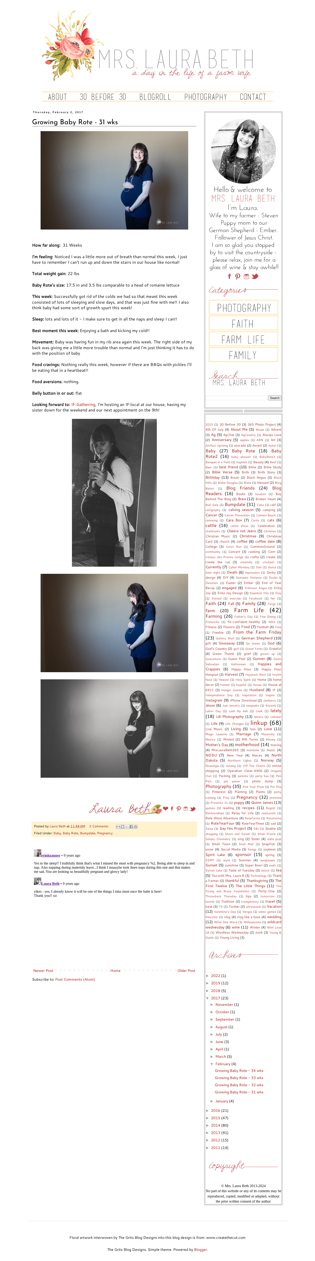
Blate (247, 483)
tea (278, 870)
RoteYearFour (222, 823)
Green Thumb (223, 653)
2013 (216, 1132)
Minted (228, 739)
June (219, 1041)
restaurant (269, 813)
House (257, 685)
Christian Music (217, 536)
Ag (213, 434)
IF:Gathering (83, 404)
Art (273, 439)
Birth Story (266, 472)
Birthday (212, 477)
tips (248, 896)
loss (253, 728)
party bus (262, 776)
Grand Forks (254, 649)
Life (214, 723)
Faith (210, 603)
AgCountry (248, 435)
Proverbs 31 (219, 803)
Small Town (221, 843)
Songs (252, 849)
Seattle (270, 828)
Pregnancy (105, 833)
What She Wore (225, 922)
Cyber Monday (239, 567)
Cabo (260, 505)
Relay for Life (243, 812)
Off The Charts (254, 766)
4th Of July (214, 429)
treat (208, 906)
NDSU (211, 755)
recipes (248, 807)
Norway (267, 760)
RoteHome (273, 818)
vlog (227, 916)
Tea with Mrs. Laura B (227, 875)
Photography (218, 786)
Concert (234, 551)
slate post (274, 839)
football (263, 626)
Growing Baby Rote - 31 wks (239, 1092)
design (210, 577)
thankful (232, 880)
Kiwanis (270, 705)
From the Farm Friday (257, 632)
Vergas (247, 912)
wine (236, 927)
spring (269, 854)
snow (209, 849)
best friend (228, 466)
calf (273, 504)
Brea (242, 498)
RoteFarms (252, 818)
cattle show (239, 526)
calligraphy (212, 510)
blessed (263, 482)
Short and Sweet (237, 834)
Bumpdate (87, 833)
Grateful (275, 648)
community (212, 552)
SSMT (209, 860)
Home (115, 970)
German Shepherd (256, 638)
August (221, 1026)
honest (225, 685)
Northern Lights (239, 760)
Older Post (186, 970)
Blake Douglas (228, 483)
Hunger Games (231, 690)
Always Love (271, 434)
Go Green (253, 643)
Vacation (274, 906)
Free (278, 627)
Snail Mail (246, 844)
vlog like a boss (249, 916)
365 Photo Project (262, 424)
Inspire (270, 695)
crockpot (268, 562)
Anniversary (222, 439)
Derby (271, 572)
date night (212, 572)
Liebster (275, 717)
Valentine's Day (225, 912)
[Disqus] (114, 905)
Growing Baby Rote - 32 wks (239, 1084)
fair (272, 598)
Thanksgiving (257, 880)
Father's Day (243, 616)
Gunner (259, 658)
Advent (276, 429)
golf (236, 649)
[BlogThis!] (122, 826)
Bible (252, 467)
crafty (254, 556)
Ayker (272, 445)
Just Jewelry (231, 705)
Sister (255, 838)
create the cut (217, 561)
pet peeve (232, 781)
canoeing (211, 520)
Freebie (218, 632)
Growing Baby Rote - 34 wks (239, 1070)
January (222, 1101)
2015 (209, 424)
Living (236, 728)
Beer (208, 467)
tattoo (265, 870)
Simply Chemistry (217, 839)
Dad (259, 567)
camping (269, 509)
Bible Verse (222, 472)
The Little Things (250, 885)
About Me (239, 429)
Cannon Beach (266, 515)
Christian (270, 531)
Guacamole (213, 659)
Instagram (214, 700)
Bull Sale (211, 505)
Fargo (272, 604)
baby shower (241, 457)
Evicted (217, 598)
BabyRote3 (267, 457)
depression (252, 572)
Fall (231, 603)
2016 (216, 1110)
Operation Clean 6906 (245, 770)
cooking (254, 551)
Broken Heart (266, 498)
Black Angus (256, 477)
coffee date (265, 541)
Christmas (247, 535)
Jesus (210, 705)
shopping (211, 834)
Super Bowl (254, 865)
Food (245, 626)
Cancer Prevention (237, 515)
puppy (239, 802)
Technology (258, 876)
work (259, 932)
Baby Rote (70, 833)
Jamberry (269, 700)
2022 (216, 975)
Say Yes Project (233, 828)
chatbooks (212, 531)
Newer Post (43, 970)
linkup (258, 722)
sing (241, 838)
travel (270, 901)
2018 (216, 990)
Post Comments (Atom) (75, 979)
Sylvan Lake (213, 870)
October (222, 1011)
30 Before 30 (230, 424)
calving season (241, 509)
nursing (231, 766)
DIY (226, 577)
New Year (235, 755)
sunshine (231, 865)
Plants (260, 791)
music (271, 749)
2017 (216, 998)
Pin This (275, 787)
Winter (255, 927)
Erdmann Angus (256, 588)
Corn (271, 551)
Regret (270, 808)
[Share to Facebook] (131, 826)
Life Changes (234, 724)
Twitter (234, 906)
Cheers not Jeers (241, 530)
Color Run (233, 546)
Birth (245, 472)
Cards (255, 520)
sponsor (243, 854)
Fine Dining (268, 616)
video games (267, 912)
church (224, 541)
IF (274, 689)
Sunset (211, 865)
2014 (216, 1125)
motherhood (247, 744)
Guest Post (236, 658)
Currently (213, 566)
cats (270, 520)
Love (268, 728)
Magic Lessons (216, 734)
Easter (230, 582)
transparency (250, 901)
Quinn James (262, 802)
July (219, 1034)
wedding (274, 916)
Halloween (238, 664)
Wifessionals (252, 922)
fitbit (271, 622)
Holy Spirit (243, 679)
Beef (273, 462)
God (270, 643)
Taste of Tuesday (241, 870)
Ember (248, 582)
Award (257, 445)
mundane (253, 750)
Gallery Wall (225, 638)
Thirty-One (266, 891)
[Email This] (118, 826)
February (223, 1063)
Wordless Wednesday (232, 932)
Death (232, 572)
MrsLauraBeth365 (225, 749)
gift (208, 643)
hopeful (241, 685)
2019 (216, 983)
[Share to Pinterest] (135, 826)
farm (210, 610)
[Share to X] (127, 826)
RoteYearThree (253, 823)
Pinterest (219, 791)
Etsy (278, 593)
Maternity (268, 734)
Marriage (243, 733)
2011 (216, 1147)
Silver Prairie (266, 834)
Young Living (229, 937)
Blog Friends (240, 488)
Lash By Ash (238, 711)
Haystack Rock (255, 674)
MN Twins (250, 739)
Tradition (227, 901)
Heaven (224, 679)
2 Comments (98, 826)
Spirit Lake (215, 854)
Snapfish (268, 843)
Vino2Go (211, 917)
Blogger (200, 1249)
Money (270, 739)
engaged (229, 587)
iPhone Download (243, 700)
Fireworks (212, 622)
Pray (226, 797)
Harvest (231, 674)
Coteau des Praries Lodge (224, 557)
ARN (259, 440)
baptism (241, 462)
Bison (234, 477)
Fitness (211, 626)
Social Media (231, 849)
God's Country (216, 648)
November (224, 1004)
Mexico (210, 739)
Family (249, 603)
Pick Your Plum (253, 787)
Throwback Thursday (221, 896)
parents (243, 776)
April (219, 1049)
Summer (245, 860)
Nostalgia (212, 766)
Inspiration (249, 695)
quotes (210, 808)
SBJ (256, 828)
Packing (224, 775)
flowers (229, 626)
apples (244, 440)
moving (275, 744)
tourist (209, 901)
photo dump (262, 781)
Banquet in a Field (217, 462)
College (211, 546)
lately (275, 710)
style (226, 860)
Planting (241, 791)
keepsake (252, 705)
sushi (272, 865)
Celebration (266, 525)
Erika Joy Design (230, 592)
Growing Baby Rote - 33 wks (239, 1077)
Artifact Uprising (216, 445)
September (225, 1019)
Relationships (214, 813)
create (270, 556)
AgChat (228, 434)
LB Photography (230, 716)
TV (221, 906)
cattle (211, 525)
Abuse (260, 429)
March (221, 1056)
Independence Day (219, 695)
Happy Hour (241, 669)
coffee (242, 541)
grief (247, 653)
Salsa (209, 828)
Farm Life (249, 610)
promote (275, 797)
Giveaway (227, 643)
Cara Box (234, 520)
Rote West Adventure (221, 818)
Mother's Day (216, 744)
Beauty (258, 462)
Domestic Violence (249, 577)
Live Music (214, 728)
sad (273, 823)
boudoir (260, 494)
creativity (246, 562)
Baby (57, 833)
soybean (269, 849)
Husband (256, 689)
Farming (213, 616)
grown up (267, 654)
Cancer (211, 514)
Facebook (255, 598)
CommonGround (262, 546)
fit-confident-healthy (244, 621)
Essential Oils (259, 593)
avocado (240, 445)
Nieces (257, 755)
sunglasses (267, 860)
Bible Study (273, 467)
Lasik (259, 711)
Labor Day (213, 711)
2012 (216, 1140)
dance (272, 567)
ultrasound (253, 906)
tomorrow (268, 896)
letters (258, 717)
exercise (235, 598)
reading (228, 807)
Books (240, 493)
